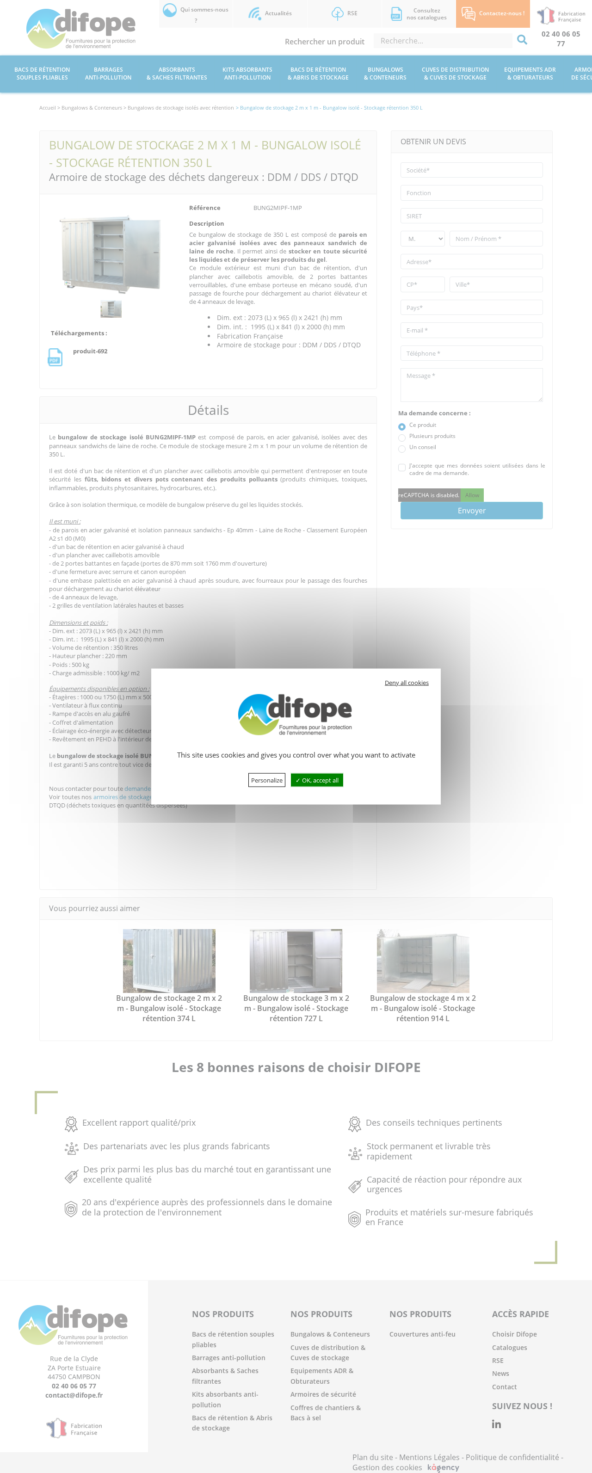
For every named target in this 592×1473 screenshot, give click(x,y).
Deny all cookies (407, 682)
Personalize (267, 780)
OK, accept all (320, 780)
